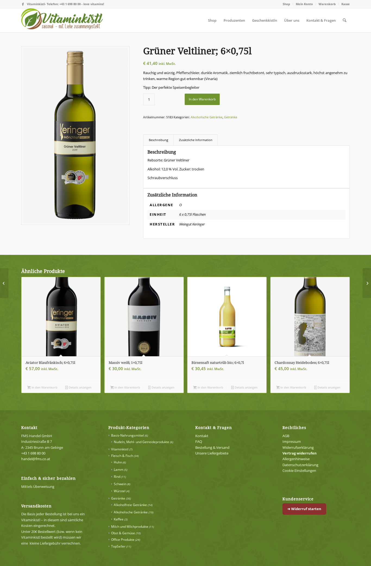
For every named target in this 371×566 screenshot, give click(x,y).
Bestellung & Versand (212, 447)
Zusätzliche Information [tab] (195, 140)
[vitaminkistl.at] (62, 20)
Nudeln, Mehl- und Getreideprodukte (141, 442)
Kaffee (119, 519)
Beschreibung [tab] (158, 140)
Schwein (120, 484)
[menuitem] (286, 4)
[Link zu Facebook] (23, 4)
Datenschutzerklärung (300, 464)
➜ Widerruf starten (304, 508)
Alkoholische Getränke (206, 117)
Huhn (118, 462)
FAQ (198, 441)
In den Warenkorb (202, 99)
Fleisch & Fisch (122, 455)
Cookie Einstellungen (299, 470)
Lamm (118, 469)
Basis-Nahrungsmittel (127, 435)
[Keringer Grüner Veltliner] (75, 135)
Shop (286, 4)
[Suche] (344, 20)
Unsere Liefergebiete (211, 453)
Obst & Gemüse (123, 533)
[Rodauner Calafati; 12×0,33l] (4, 283)
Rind (117, 476)
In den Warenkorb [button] (44, 387)
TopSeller (118, 546)
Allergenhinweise (296, 458)
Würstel (119, 491)
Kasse (345, 4)
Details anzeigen (80, 387)
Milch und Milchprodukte (129, 526)
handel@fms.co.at (35, 458)
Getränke (230, 117)
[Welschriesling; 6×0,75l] (367, 283)
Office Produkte (122, 539)
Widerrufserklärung (298, 447)
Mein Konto (304, 4)
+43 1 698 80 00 (33, 453)
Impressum (291, 441)
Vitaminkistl (119, 449)
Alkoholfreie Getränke (130, 505)
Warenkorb (327, 4)
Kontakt (201, 435)
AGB (285, 435)
